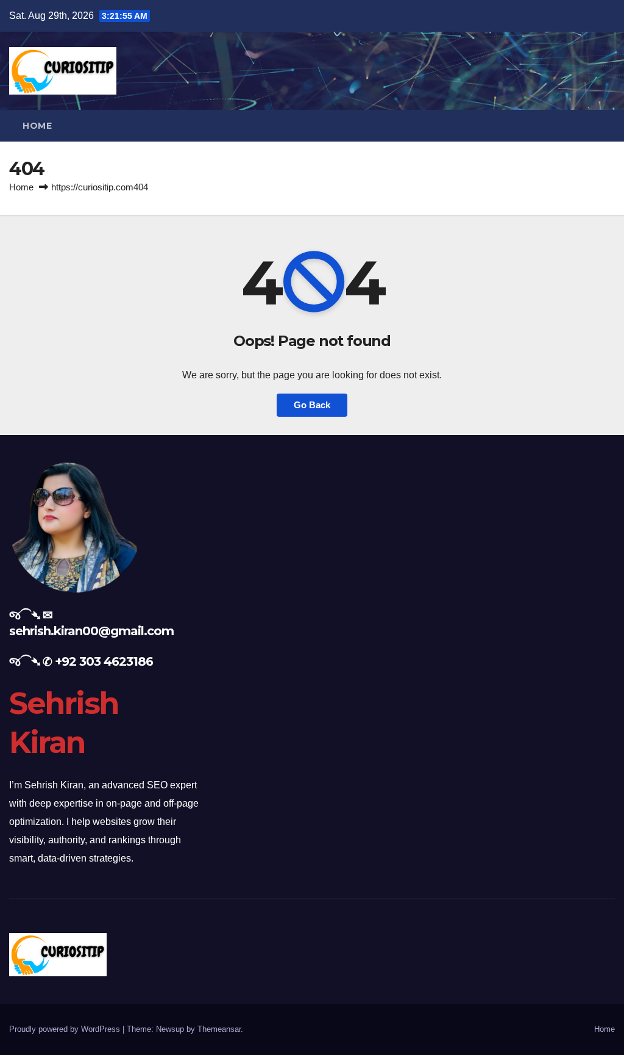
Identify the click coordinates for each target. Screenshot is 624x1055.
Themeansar (219, 1029)
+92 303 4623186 (104, 661)
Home (37, 125)
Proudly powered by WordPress (65, 1029)
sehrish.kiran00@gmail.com (91, 631)
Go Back (312, 405)
